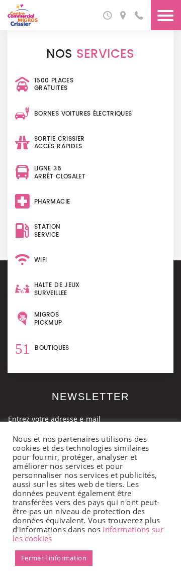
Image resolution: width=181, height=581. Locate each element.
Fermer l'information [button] (53, 557)
